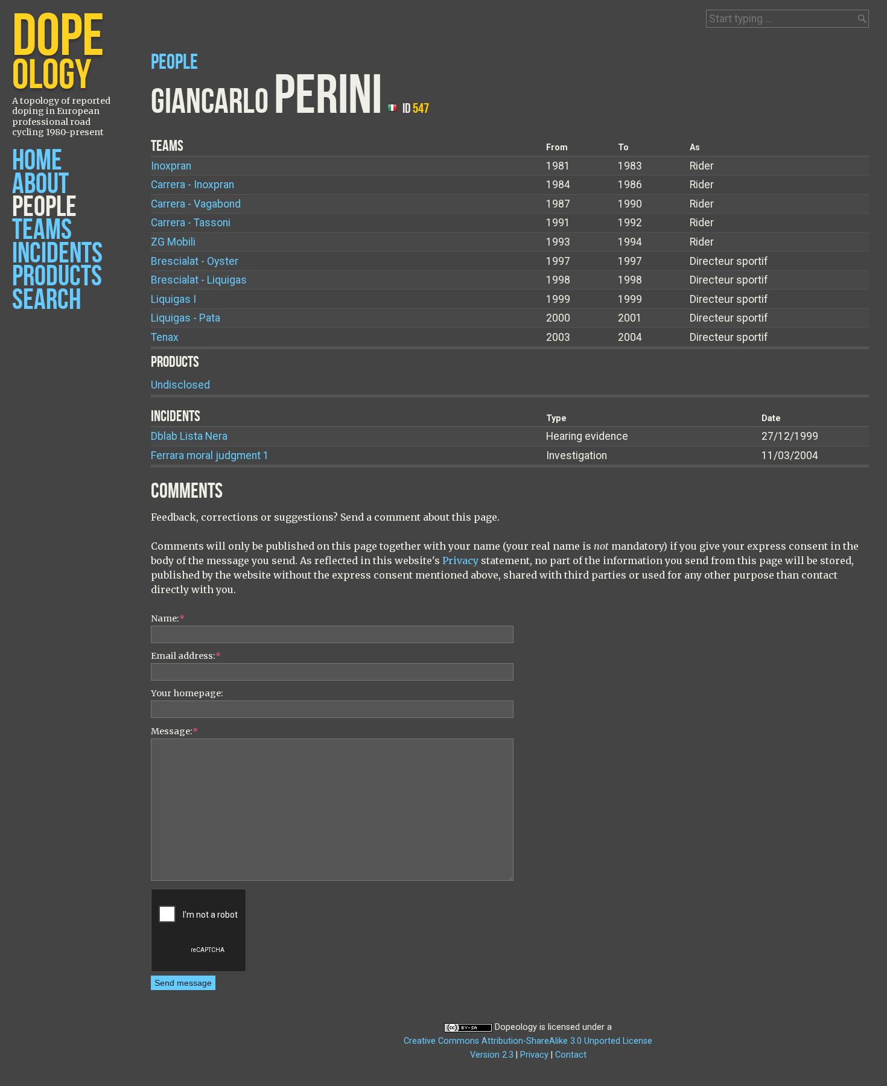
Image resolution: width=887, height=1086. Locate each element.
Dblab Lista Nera (189, 436)
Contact (571, 1055)
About (40, 184)
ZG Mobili (173, 242)
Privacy (460, 560)
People (44, 207)
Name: (168, 618)
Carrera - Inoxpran (192, 185)
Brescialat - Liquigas (199, 280)
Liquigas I (173, 299)
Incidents (57, 254)
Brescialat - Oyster (194, 261)
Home (37, 161)
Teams (42, 230)
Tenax (165, 337)
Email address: (186, 655)
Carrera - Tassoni (190, 223)
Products (57, 276)
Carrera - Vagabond (196, 204)
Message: (174, 731)
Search (46, 300)
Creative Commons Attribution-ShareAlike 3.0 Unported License (528, 1041)
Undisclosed (180, 385)
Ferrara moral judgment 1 (210, 455)
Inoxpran (171, 166)
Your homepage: (187, 693)
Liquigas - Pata (185, 318)
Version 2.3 (491, 1055)
